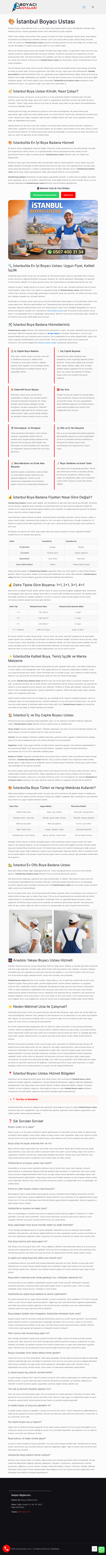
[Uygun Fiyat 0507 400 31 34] (24, 7)
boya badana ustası (55, 311)
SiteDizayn (55, 1549)
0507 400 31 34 (24, 1512)
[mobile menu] (84, 7)
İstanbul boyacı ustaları (48, 343)
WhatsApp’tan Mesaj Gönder (45, 195)
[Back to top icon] (94, 1549)
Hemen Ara (68, 195)
